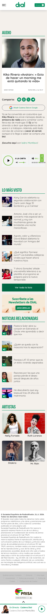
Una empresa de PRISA (24, 591)
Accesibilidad (10, 578)
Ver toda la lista (23, 287)
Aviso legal (40, 575)
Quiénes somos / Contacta (12, 575)
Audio (6, 32)
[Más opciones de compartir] (42, 156)
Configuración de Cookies (28, 581)
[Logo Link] (20, 4)
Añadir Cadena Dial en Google (25, 108)
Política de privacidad (26, 578)
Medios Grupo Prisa (24, 597)
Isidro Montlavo (29, 142)
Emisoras (29, 575)
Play (41, 609)
